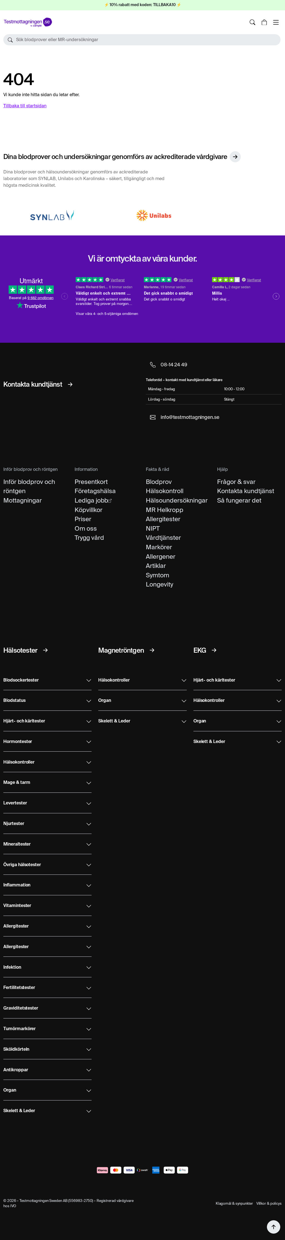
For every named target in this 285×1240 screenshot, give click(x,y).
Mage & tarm (16, 783)
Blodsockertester (21, 680)
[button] (142, 39)
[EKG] (214, 650)
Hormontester (17, 742)
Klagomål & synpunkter (234, 1203)
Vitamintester (17, 906)
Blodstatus (14, 701)
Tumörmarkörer (19, 1029)
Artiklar (156, 565)
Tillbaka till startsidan (24, 105)
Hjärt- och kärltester (24, 721)
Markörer (159, 547)
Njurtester (13, 824)
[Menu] (276, 22)
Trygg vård (89, 537)
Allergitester (163, 519)
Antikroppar (15, 1070)
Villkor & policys (269, 1203)
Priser (83, 519)
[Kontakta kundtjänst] (70, 384)
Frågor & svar (236, 481)
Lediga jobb (91, 500)
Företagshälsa (95, 490)
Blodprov (159, 481)
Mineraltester (17, 844)
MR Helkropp (164, 509)
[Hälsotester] (45, 650)
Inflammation (16, 885)
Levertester (15, 803)
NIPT (153, 528)
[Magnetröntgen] (152, 650)
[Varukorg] (264, 22)
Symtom (157, 575)
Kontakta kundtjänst (245, 490)
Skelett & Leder (19, 1111)
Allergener (160, 556)
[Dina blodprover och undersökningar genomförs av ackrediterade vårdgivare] (235, 156)
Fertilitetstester (19, 988)
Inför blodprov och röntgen (29, 486)
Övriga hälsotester (22, 865)
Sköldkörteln (16, 1049)
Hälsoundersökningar (177, 500)
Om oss (86, 528)
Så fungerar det (239, 500)
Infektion (12, 967)
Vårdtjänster (163, 537)
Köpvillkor (88, 509)
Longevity (159, 584)
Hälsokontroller (19, 762)
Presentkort (91, 481)
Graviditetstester (20, 1008)
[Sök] (252, 22)
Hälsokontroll (164, 490)
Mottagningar (22, 500)
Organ (9, 1090)
